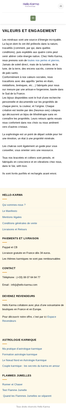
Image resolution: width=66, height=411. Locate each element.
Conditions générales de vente (19, 223)
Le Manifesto (9, 211)
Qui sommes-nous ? (13, 204)
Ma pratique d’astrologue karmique (22, 348)
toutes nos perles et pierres (43, 60)
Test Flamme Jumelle (14, 390)
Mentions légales (12, 217)
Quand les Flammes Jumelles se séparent (27, 395)
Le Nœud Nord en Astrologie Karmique (24, 360)
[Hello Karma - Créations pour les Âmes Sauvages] (30, 6)
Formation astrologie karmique (19, 354)
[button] (60, 6)
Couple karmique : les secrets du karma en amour (31, 365)
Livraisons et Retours (14, 229)
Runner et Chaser (12, 384)
